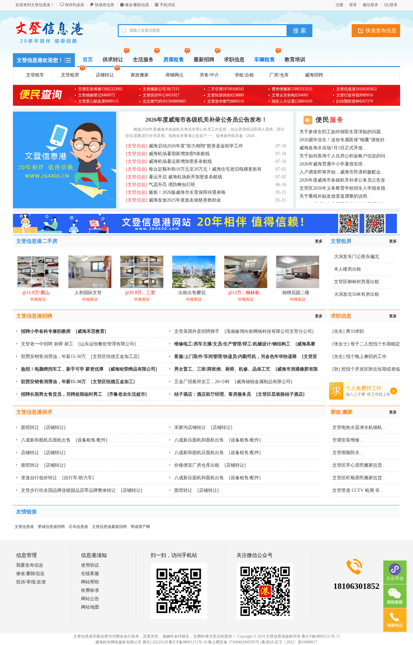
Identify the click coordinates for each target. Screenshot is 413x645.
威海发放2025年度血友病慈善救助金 (173, 200)
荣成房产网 (140, 526)
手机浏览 (167, 5)
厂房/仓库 (279, 75)
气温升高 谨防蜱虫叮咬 (160, 184)
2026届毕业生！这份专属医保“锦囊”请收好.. (343, 139)
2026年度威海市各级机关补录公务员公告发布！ (206, 119)
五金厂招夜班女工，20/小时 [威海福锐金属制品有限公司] (233, 381)
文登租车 (35, 75)
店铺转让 (105, 75)
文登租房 (70, 75)
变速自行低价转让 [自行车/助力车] (57, 477)
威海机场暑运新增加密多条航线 (169, 161)
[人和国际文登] (90, 286)
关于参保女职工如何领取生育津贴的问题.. (341, 131)
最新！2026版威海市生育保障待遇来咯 (176, 192)
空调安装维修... (347, 440)
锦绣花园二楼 (295, 292)
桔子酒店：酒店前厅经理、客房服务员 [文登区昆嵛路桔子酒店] (239, 394)
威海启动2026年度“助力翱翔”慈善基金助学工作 (184, 146)
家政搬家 (140, 75)
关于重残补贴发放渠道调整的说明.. (334, 196)
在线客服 (90, 573)
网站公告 (90, 598)
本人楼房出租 (347, 269)
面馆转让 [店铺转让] (43, 427)
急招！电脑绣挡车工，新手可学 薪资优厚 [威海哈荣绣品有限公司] (89, 369)
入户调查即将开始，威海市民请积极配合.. (341, 172)
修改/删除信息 (137, 5)
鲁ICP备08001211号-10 (188, 642)
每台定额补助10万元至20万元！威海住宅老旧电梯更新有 (194, 169)
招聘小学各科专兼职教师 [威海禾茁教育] (63, 331)
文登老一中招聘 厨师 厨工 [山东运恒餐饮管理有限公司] (78, 344)
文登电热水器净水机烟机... (359, 427)
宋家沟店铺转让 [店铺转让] (203, 427)
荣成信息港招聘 (51, 526)
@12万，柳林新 (243, 292)
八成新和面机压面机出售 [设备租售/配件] (64, 440)
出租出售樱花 (192, 292)
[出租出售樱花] (194, 286)
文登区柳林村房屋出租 (356, 281)
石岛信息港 (78, 526)
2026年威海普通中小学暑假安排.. (332, 164)
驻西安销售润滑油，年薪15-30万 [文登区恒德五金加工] (78, 381)
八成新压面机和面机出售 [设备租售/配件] (217, 440)
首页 (88, 59)
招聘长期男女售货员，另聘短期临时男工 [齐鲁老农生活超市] (84, 394)
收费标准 (90, 590)
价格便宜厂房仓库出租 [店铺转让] (210, 465)
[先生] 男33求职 (348, 331)
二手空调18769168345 (225, 89)
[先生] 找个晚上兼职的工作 (359, 356)
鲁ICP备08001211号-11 (321, 636)
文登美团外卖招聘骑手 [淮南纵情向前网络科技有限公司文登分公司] (244, 331)
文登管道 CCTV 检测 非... (358, 490)
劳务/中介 (209, 75)
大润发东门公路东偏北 (356, 256)
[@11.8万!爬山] (38, 286)
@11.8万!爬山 (36, 292)
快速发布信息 (381, 30)
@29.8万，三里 (140, 292)
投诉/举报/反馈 (31, 582)
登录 (353, 5)
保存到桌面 (74, 5)
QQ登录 (391, 5)
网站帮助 (90, 582)
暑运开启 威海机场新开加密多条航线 (174, 176)
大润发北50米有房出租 (356, 294)
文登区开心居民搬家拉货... (359, 465)
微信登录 (370, 5)
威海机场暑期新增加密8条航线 (168, 153)
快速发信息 (104, 5)
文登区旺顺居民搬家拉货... (359, 477)
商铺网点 (175, 75)
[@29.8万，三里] (142, 286)
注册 (339, 5)
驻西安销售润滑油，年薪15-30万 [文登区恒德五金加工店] (80, 356)
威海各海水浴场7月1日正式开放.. (332, 147)
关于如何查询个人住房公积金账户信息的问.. (343, 156)
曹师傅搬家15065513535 (292, 89)
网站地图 (90, 607)
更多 (319, 241)
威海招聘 (314, 75)
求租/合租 (244, 75)
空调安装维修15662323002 (100, 89)
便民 (330, 119)
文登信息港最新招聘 (109, 526)
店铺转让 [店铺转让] (43, 452)
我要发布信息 (29, 565)
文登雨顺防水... (347, 452)
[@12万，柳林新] (245, 286)
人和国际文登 (88, 292)
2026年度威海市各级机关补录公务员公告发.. (343, 180)
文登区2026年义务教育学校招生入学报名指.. (343, 188)
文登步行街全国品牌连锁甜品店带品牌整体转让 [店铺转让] (81, 490)
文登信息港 (24, 526)
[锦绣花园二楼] (297, 286)
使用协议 (90, 565)
